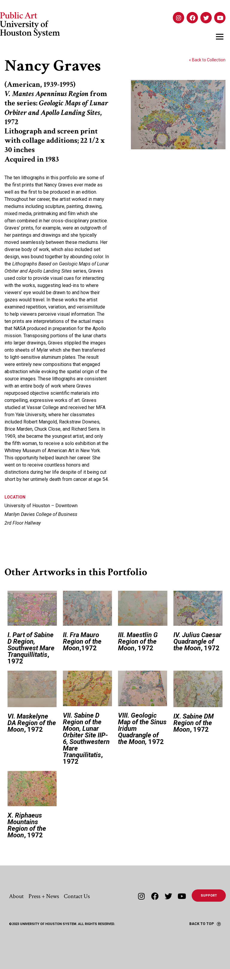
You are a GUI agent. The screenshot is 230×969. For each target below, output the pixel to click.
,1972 (82, 641)
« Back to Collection (207, 60)
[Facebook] (192, 17)
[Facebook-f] (155, 896)
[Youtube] (220, 17)
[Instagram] (178, 17)
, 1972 (31, 648)
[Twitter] (206, 17)
